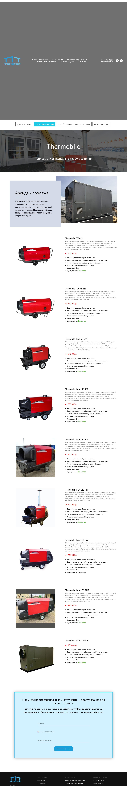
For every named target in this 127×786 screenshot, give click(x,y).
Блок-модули (57, 60)
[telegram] (121, 60)
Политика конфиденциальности (75, 780)
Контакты (82, 62)
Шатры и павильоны (40, 60)
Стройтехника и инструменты (74, 124)
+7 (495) (95, 780)
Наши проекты (41, 783)
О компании (41, 780)
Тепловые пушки (45, 124)
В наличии (82, 271)
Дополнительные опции (46, 62)
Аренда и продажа (67, 62)
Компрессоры (101, 124)
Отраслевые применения (77, 60)
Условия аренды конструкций (74, 783)
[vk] (117, 60)
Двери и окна (24, 124)
